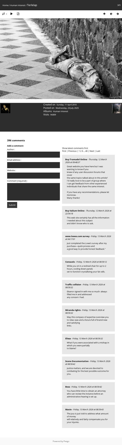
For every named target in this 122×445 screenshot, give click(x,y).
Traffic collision (73, 284)
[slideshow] (11, 14)
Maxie (68, 409)
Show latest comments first (75, 148)
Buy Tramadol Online (76, 159)
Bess (67, 386)
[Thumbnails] (104, 14)
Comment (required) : (17, 180)
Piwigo (66, 441)
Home (5, 5)
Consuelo (70, 261)
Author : (11, 149)
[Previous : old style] (111, 14)
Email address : (14, 159)
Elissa (68, 338)
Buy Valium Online (75, 210)
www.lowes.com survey (77, 236)
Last (98, 151)
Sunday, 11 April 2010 (67, 104)
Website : (11, 170)
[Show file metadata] (18, 14)
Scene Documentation (77, 361)
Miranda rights (73, 310)
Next (92, 151)
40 (86, 151)
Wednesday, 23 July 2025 (67, 108)
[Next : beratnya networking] (117, 14)
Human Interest (17, 5)
